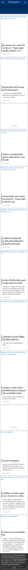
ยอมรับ (14, 568)
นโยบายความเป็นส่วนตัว (20, 559)
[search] (25, 2)
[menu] (2, 2)
